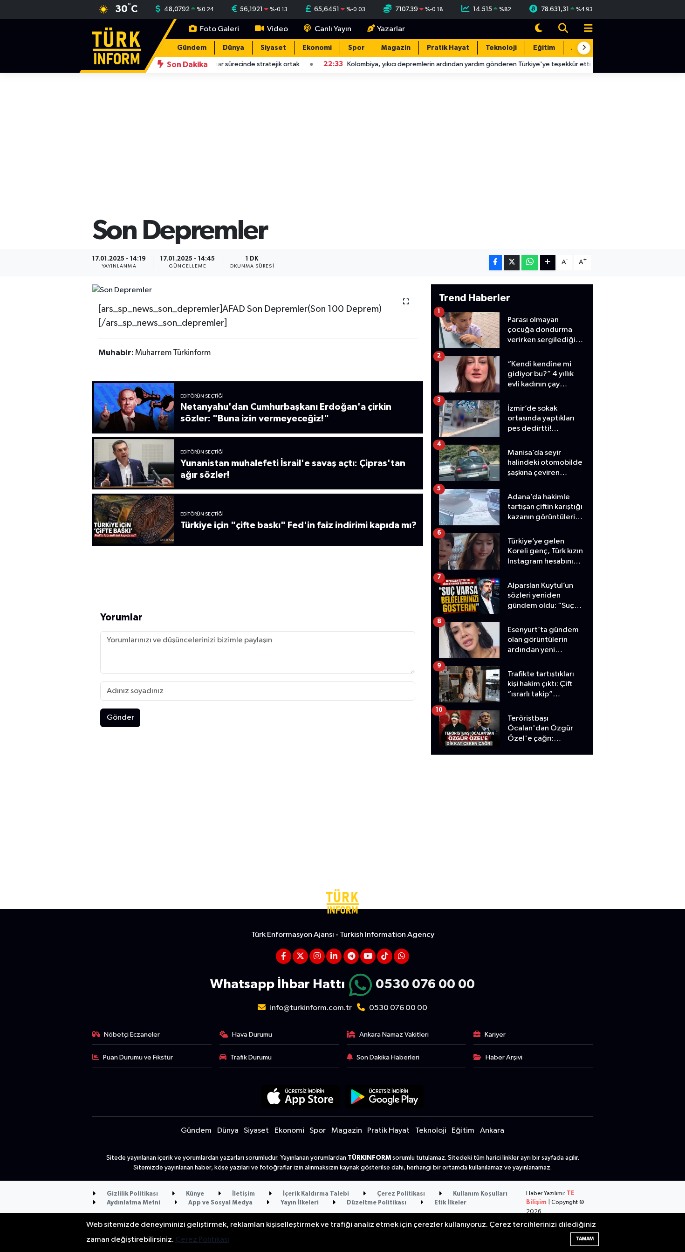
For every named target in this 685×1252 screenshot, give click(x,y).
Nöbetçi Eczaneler (132, 1034)
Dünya (233, 47)
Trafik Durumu (251, 1057)
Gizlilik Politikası (131, 1194)
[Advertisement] (512, 828)
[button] (583, 48)
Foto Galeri (219, 29)
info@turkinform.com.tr (311, 1008)
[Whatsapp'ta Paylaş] (529, 262)
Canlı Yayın (332, 29)
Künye (194, 1194)
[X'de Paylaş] (512, 262)
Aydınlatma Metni (132, 1203)
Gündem (191, 47)
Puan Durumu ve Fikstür (138, 1057)
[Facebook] (283, 956)
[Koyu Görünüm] (538, 29)
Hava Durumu (252, 1034)
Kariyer (495, 1034)
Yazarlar (391, 29)
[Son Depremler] (258, 290)
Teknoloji (501, 47)
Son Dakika (186, 65)
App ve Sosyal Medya (220, 1203)
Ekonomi (317, 47)
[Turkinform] (116, 45)
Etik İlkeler (449, 1203)
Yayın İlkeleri (299, 1203)
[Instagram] (317, 956)
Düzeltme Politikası (375, 1203)
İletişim (243, 1194)
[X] (300, 956)
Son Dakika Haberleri (387, 1057)
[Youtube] (368, 956)
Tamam (584, 1238)
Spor (356, 47)
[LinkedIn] (334, 956)
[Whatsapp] (401, 956)
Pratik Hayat (448, 47)
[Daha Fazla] (547, 262)
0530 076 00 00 (425, 984)
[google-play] (384, 1097)
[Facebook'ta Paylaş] (495, 262)
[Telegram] (351, 956)
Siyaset (273, 47)
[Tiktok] (384, 956)
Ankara (492, 1131)
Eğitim (544, 47)
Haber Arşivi (504, 1057)
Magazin (396, 47)
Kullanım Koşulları (479, 1194)
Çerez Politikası (400, 1194)
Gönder (120, 718)
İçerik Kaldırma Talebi (315, 1194)
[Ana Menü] (584, 29)
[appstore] (300, 1097)
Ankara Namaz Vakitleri (394, 1034)
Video (277, 29)
